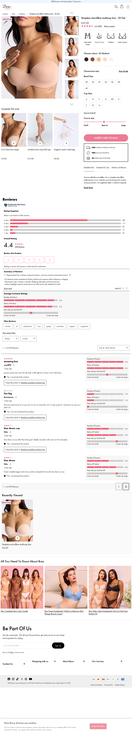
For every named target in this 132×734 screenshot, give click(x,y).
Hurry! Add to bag (106, 137)
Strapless (22, 14)
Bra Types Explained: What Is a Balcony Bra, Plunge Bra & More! (64, 612)
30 (93, 82)
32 (99, 82)
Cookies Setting (119, 685)
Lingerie (5, 14)
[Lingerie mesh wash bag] (66, 130)
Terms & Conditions (96, 685)
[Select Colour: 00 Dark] (86, 59)
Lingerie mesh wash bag (64, 149)
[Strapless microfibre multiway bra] (31, 57)
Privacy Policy (108, 685)
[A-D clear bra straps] (13, 130)
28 (86, 82)
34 (106, 82)
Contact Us (8, 663)
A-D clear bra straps (10, 149)
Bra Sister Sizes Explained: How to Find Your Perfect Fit (108, 612)
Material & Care (102, 167)
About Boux (68, 661)
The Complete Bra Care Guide (14, 611)
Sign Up (58, 645)
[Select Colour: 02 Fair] (105, 59)
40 (86, 88)
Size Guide (123, 71)
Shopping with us (40, 661)
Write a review (109, 26)
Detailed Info (89, 167)
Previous (4, 57)
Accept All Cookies (98, 726)
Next (59, 57)
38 (119, 82)
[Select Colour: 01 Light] (111, 59)
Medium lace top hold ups (39, 149)
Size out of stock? (90, 113)
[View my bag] (121, 7)
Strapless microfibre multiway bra (16, 544)
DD (112, 99)
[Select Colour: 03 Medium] (98, 59)
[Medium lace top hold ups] (40, 130)
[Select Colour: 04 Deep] (92, 59)
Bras (13, 14)
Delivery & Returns (119, 167)
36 (112, 82)
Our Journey (98, 661)
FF (93, 105)
